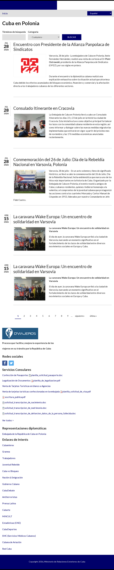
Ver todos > (8, 420)
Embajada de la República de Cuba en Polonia (24, 434)
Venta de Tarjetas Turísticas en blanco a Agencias (26, 386)
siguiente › (80, 316)
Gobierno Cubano (11, 484)
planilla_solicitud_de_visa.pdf (76, 391)
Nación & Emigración (12, 477)
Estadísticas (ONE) (11, 523)
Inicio (5, 13)
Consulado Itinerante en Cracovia (43, 108)
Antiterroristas (9, 497)
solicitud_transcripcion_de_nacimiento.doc (25, 402)
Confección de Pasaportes (15, 375)
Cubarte (6, 510)
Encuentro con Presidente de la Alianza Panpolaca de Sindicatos (61, 47)
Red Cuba (7, 548)
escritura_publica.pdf (15, 397)
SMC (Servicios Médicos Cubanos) (19, 535)
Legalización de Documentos (16, 380)
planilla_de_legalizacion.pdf (46, 380)
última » (93, 316)
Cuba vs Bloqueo (10, 471)
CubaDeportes (9, 529)
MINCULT (7, 516)
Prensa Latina (9, 503)
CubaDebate (8, 490)
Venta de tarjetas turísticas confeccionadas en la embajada (31, 391)
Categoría (33, 31)
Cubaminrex (8, 445)
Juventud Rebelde (11, 464)
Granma (6, 451)
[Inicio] (57, 5)
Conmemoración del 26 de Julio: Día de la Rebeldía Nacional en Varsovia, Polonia (58, 162)
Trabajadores (8, 458)
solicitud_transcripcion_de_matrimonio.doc (25, 408)
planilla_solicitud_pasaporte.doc (46, 375)
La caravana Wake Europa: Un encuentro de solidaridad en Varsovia (52, 219)
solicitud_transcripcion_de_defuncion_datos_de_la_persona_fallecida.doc (40, 413)
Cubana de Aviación (11, 542)
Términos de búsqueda (14, 31)
